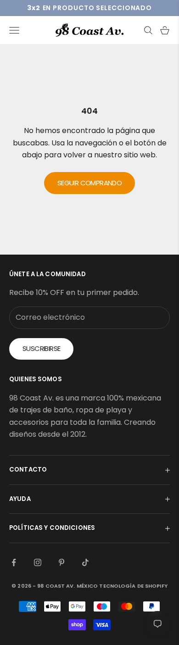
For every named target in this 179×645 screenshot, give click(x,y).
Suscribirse (41, 348)
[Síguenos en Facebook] (13, 562)
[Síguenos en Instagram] (37, 562)
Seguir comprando (89, 183)
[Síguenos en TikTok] (85, 562)
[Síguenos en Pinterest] (61, 562)
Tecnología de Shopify (133, 585)
